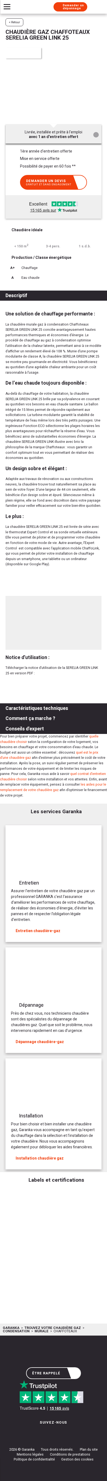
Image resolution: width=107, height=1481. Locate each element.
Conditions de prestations (70, 1454)
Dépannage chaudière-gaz (40, 1042)
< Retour (14, 22)
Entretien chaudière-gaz (38, 931)
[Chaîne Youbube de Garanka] (68, 1433)
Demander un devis (48, 182)
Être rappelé (46, 1373)
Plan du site (89, 1449)
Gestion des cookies (77, 1459)
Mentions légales (30, 1454)
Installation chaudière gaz (40, 1158)
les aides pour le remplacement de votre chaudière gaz (53, 787)
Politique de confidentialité (34, 1459)
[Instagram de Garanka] (36, 1433)
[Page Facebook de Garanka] (51, 1433)
